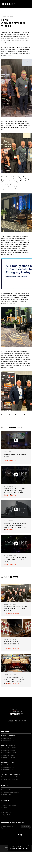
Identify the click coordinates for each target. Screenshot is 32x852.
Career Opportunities (10, 805)
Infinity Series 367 (8, 738)
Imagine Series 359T (9, 752)
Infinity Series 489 (8, 740)
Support (5, 807)
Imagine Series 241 (9, 755)
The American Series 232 (10, 776)
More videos (9, 460)
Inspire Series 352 (8, 769)
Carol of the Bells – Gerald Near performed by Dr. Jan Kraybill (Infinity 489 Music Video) (15, 526)
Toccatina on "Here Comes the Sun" (15, 455)
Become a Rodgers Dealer (11, 792)
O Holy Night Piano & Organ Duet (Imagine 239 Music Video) (15, 560)
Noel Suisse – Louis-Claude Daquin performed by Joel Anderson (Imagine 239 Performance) (14, 492)
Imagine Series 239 (9, 757)
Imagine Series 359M (9, 750)
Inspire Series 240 (8, 767)
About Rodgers (8, 789)
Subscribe (25, 826)
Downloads (6, 810)
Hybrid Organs (7, 794)
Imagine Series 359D (9, 747)
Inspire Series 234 (8, 764)
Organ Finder (7, 815)
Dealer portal (7, 812)
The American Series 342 (10, 779)
